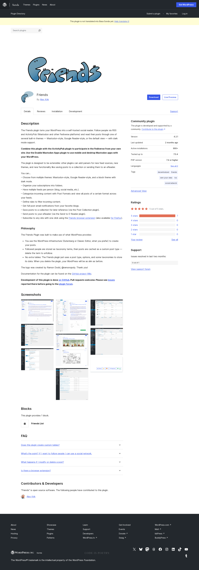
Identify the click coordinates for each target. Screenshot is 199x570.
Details (27, 111)
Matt (158, 529)
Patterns (50, 538)
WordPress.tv (90, 538)
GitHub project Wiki (81, 273)
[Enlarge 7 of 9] (119, 303)
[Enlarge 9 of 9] (119, 360)
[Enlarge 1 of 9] (50, 303)
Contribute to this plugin (152, 129)
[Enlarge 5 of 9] (84, 337)
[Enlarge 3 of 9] (50, 351)
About (13, 525)
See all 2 (174, 166)
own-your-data (166, 178)
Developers (88, 533)
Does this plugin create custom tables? (40, 445)
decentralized (163, 172)
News (13, 529)
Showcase (51, 525)
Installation (57, 111)
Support (174, 111)
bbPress (160, 533)
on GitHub (64, 280)
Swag (122, 538)
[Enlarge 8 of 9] (119, 331)
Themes (50, 529)
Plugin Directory (18, 13)
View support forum (140, 269)
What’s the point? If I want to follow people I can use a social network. (56, 453)
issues (111, 280)
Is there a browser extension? (36, 470)
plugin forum (66, 284)
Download (154, 97)
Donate (123, 533)
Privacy (14, 538)
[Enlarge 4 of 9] (84, 303)
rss (175, 178)
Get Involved (125, 525)
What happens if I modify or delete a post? (42, 462)
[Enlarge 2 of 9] (50, 327)
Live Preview (170, 97)
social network (171, 183)
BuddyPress (161, 538)
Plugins (50, 533)
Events (122, 529)
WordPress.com (163, 525)
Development (75, 111)
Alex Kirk (44, 99)
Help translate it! (121, 21)
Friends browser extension (82, 218)
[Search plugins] (39, 30)
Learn (85, 525)
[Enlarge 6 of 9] (84, 371)
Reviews (41, 111)
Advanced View (139, 191)
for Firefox (116, 218)
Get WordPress (186, 5)
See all (175, 239)
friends (174, 172)
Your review (137, 239)
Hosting (14, 533)
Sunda (39, 553)
